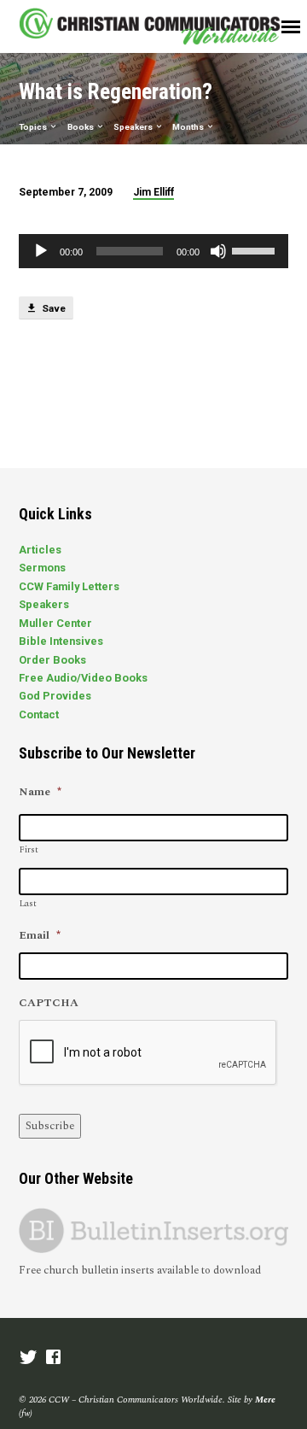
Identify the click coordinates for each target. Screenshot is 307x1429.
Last (28, 904)
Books (81, 127)
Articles (40, 549)
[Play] (40, 251)
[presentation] (148, 1053)
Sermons (42, 567)
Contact (39, 714)
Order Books (52, 659)
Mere (265, 1399)
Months (189, 127)
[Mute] (218, 251)
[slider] (256, 249)
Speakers (133, 127)
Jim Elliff (153, 192)
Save (52, 308)
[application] (154, 251)
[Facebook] (53, 1358)
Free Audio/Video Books (83, 677)
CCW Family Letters (69, 586)
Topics (34, 127)
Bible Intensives (61, 641)
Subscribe (50, 1125)
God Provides (55, 695)
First (29, 850)
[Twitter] (28, 1358)
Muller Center (55, 623)
